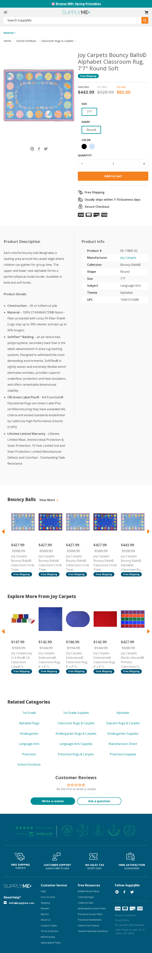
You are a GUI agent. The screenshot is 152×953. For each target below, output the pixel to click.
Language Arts (29, 744)
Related (9, 32)
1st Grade (29, 713)
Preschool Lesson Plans (90, 914)
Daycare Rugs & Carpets (123, 723)
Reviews (45, 908)
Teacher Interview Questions (93, 931)
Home (7, 41)
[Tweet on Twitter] (46, 149)
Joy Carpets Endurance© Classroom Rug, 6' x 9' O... (77, 660)
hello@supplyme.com (21, 903)
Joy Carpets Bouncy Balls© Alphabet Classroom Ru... (131, 563)
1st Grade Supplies (76, 713)
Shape (86, 122)
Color (86, 140)
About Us (46, 919)
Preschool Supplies (123, 754)
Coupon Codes (49, 925)
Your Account (48, 897)
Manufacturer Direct (123, 744)
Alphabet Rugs (29, 723)
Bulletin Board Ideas (88, 891)
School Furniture (26, 41)
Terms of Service (49, 931)
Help (43, 891)
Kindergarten (29, 734)
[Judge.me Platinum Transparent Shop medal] (83, 830)
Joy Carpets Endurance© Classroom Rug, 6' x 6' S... (49, 660)
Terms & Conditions (125, 915)
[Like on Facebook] (39, 149)
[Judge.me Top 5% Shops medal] (114, 830)
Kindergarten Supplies (122, 734)
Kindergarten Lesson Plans (92, 908)
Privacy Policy (122, 920)
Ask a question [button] (99, 801)
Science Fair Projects (88, 925)
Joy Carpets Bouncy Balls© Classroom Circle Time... (22, 563)
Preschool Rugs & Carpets (76, 754)
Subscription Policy (51, 942)
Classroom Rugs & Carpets (57, 41)
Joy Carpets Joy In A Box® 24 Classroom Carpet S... (21, 660)
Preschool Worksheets (89, 919)
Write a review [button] (53, 801)
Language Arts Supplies (75, 744)
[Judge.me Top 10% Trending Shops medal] (129, 830)
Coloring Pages (86, 897)
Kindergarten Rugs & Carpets (76, 734)
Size (84, 104)
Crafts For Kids (85, 902)
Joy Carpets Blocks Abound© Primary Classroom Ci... (132, 660)
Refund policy (48, 936)
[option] (21, 540)
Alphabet (123, 713)
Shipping (45, 902)
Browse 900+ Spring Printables (78, 4)
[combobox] (73, 20)
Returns (45, 914)
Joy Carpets (128, 258)
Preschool (29, 754)
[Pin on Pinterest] (32, 149)
